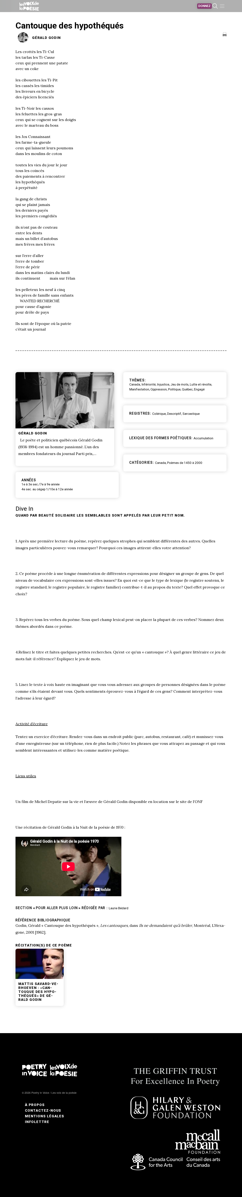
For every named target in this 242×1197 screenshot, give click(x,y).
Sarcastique (191, 414)
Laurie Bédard (118, 908)
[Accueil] (29, 6)
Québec (187, 389)
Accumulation (203, 438)
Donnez (204, 6)
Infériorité (148, 384)
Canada (134, 384)
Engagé (199, 389)
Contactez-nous (43, 1110)
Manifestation (139, 389)
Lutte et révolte (200, 384)
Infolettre (37, 1122)
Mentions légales (44, 1116)
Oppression (158, 389)
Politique (174, 389)
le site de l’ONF (189, 801)
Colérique (159, 414)
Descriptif (174, 414)
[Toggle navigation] (222, 6)
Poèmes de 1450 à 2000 (184, 463)
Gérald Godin (46, 38)
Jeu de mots (179, 384)
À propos (35, 1105)
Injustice (163, 384)
